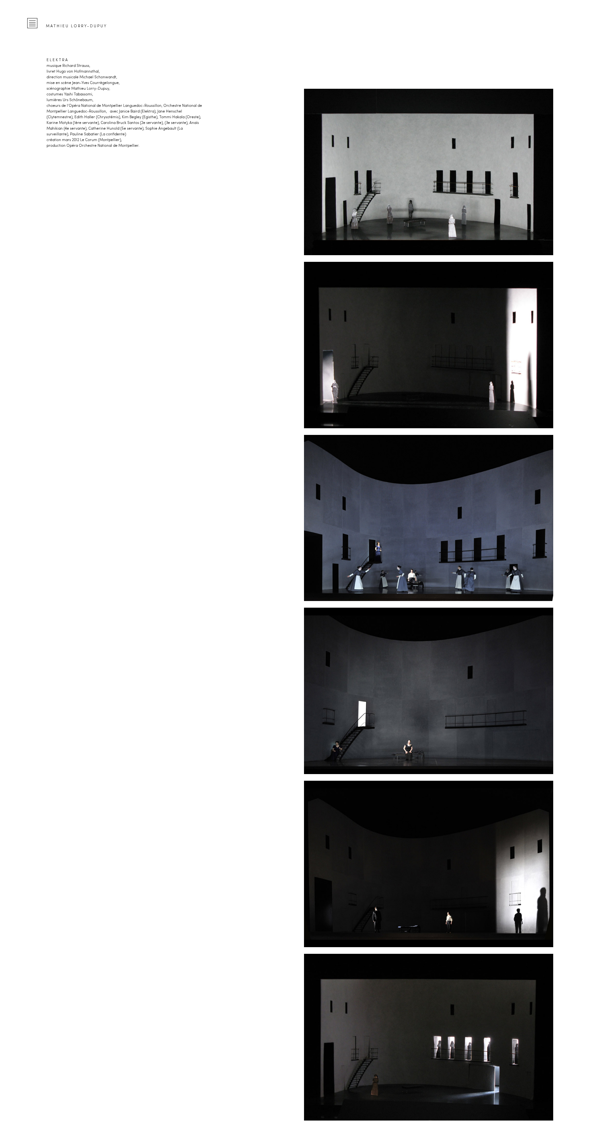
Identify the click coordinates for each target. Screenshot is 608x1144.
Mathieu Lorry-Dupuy (76, 25)
